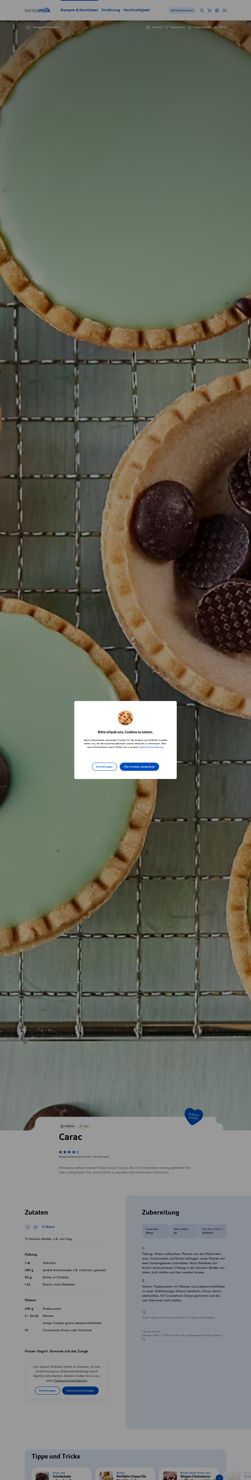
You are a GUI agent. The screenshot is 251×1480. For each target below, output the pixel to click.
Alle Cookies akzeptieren (139, 767)
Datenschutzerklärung (151, 747)
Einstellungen (104, 767)
